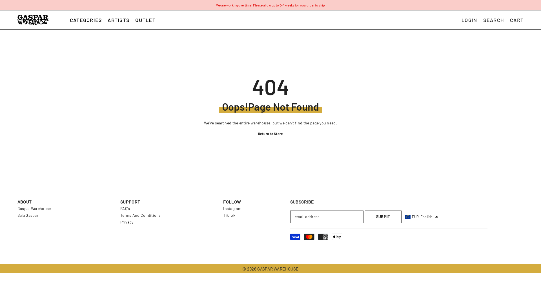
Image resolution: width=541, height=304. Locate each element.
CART (517, 20)
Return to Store (270, 134)
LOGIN (469, 20)
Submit (383, 216)
